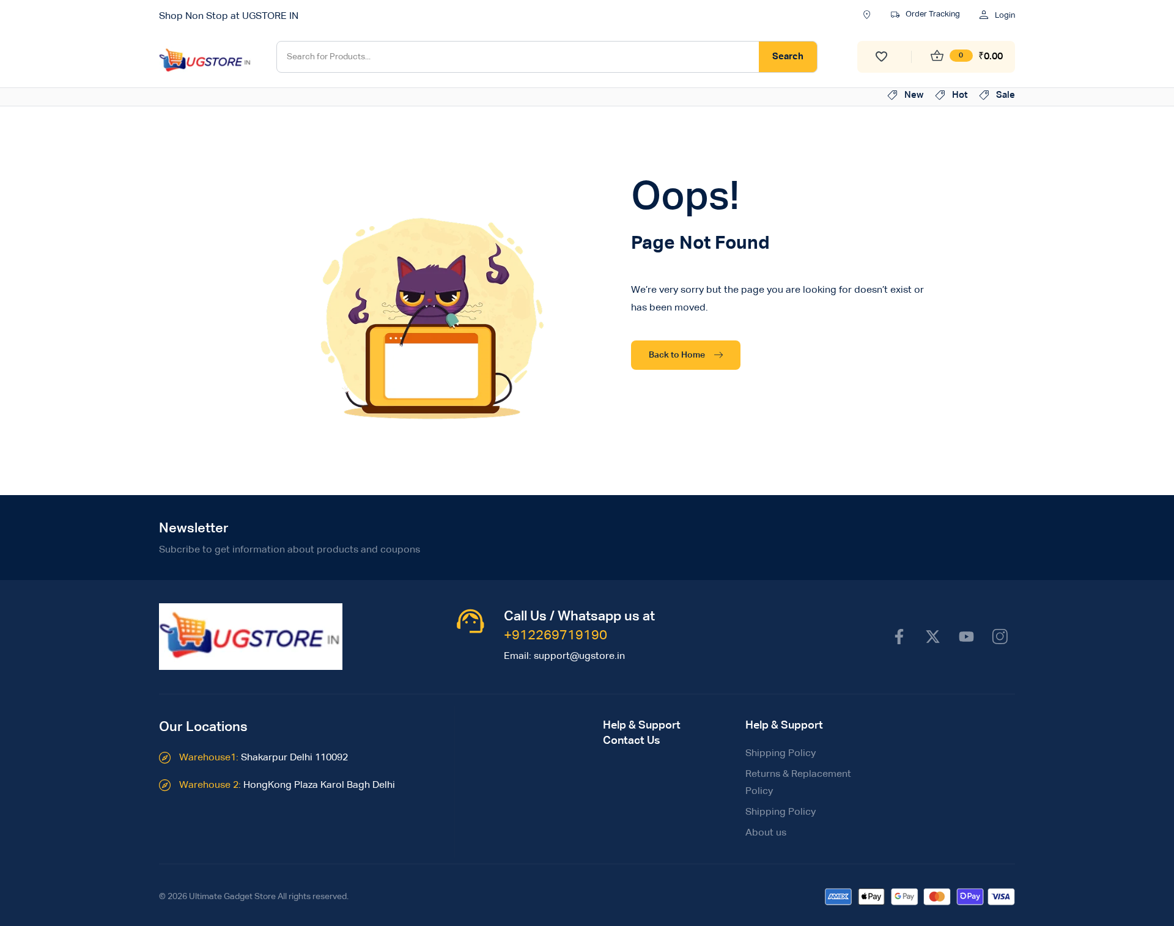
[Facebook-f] (899, 636)
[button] (925, 15)
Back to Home (677, 355)
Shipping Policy (780, 754)
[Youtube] (966, 636)
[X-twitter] (932, 636)
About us (765, 833)
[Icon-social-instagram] (999, 636)
